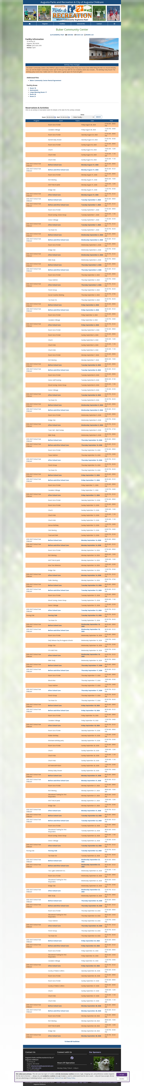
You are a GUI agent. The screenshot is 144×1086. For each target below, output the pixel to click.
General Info (81, 24)
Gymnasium (34, 90)
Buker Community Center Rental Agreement (45, 80)
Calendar (70, 35)
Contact (99, 24)
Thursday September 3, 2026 (91, 265)
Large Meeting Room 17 (38, 92)
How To (85, 1082)
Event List (79, 35)
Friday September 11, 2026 (90, 475)
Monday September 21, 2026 (91, 775)
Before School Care (55, 165)
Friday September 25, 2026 (90, 941)
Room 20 (33, 94)
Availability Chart (58, 35)
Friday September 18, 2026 (90, 705)
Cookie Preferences (72, 1082)
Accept (122, 1074)
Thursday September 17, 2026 (91, 665)
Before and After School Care (58, 170)
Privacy (63, 1082)
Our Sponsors (95, 1052)
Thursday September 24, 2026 (91, 901)
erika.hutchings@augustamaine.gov (42, 1066)
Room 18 (33, 88)
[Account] (114, 24)
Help (80, 1082)
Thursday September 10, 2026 (91, 440)
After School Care (54, 195)
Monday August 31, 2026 (89, 165)
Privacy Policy (71, 1078)
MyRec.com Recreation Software (108, 1082)
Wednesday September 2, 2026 (92, 235)
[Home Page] (29, 24)
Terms (58, 1082)
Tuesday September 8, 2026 (91, 365)
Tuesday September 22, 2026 (91, 816)
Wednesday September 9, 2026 (92, 405)
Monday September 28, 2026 (91, 1006)
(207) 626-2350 (36, 1068)
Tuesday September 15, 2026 (91, 585)
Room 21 (33, 96)
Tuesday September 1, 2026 (91, 200)
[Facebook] (72, 1058)
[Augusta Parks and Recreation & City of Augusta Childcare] (72, 13)
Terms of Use (59, 1078)
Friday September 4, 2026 (90, 305)
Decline (121, 1079)
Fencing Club (52, 615)
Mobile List (90, 35)
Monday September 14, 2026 (91, 540)
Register (45, 24)
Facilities (62, 24)
